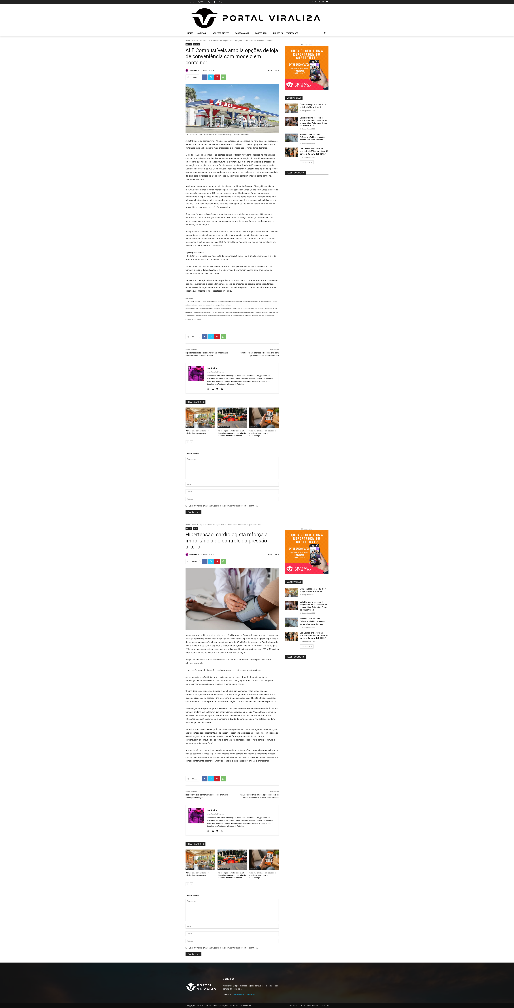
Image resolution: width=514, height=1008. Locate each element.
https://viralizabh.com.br (215, 372)
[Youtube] (326, 1)
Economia (253, 427)
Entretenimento (223, 427)
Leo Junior (195, 70)
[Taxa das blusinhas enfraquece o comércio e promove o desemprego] (264, 418)
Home (188, 40)
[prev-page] (187, 442)
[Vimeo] (323, 1)
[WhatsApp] (223, 77)
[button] (325, 33)
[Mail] (217, 388)
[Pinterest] (217, 77)
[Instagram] (315, 1)
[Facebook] (312, 1)
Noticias (195, 40)
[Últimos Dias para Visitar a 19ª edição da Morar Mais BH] (200, 418)
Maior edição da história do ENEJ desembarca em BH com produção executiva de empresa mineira (232, 433)
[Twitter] (319, 1)
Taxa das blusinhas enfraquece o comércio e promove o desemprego (262, 433)
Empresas (203, 40)
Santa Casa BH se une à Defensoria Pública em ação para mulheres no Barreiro (312, 137)
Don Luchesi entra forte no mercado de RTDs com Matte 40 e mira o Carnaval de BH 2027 (314, 151)
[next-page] (191, 442)
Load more (306, 162)
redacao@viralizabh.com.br (243, 994)
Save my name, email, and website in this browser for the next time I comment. (223, 506)
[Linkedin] (213, 388)
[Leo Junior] (187, 70)
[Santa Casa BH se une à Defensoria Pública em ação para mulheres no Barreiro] (291, 137)
